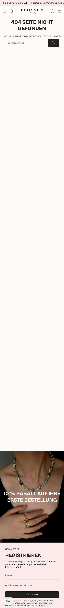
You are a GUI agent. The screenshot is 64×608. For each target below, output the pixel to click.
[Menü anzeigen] (4, 11)
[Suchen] (53, 43)
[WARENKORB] (59, 11)
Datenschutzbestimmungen (18, 605)
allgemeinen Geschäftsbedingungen (31, 603)
